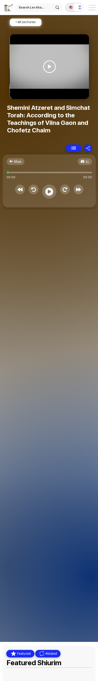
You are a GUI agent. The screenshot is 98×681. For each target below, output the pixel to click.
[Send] (74, 148)
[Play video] (49, 66)
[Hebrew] (78, 7)
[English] (70, 7)
